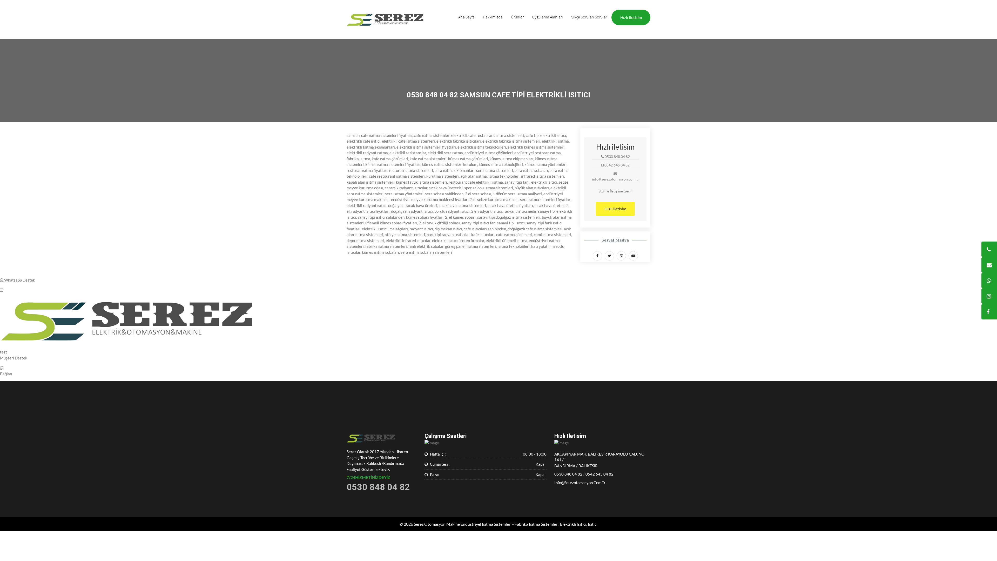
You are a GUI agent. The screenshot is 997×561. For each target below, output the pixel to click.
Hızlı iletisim (631, 17)
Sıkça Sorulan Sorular (589, 16)
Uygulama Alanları (547, 16)
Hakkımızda (493, 16)
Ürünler (517, 16)
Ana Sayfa (466, 16)
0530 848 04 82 (568, 474)
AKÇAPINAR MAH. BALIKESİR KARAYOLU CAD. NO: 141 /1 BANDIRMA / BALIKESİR (599, 460)
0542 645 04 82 (599, 474)
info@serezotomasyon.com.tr (579, 482)
